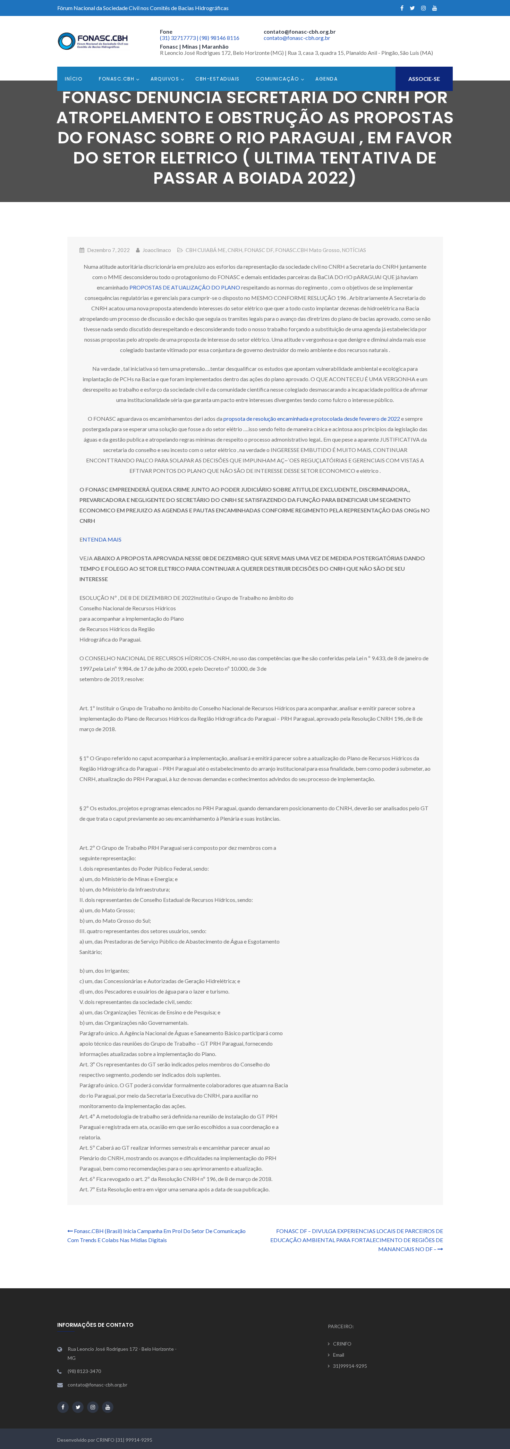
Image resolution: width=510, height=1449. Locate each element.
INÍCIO (74, 78)
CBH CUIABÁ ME (206, 250)
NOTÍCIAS (354, 250)
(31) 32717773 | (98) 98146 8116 (199, 37)
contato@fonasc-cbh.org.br (297, 37)
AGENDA (326, 78)
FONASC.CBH (116, 78)
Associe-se (424, 78)
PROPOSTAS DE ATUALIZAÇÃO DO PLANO (185, 287)
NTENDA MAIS (102, 539)
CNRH (235, 250)
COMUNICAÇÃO (277, 78)
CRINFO (342, 1344)
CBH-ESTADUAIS (217, 78)
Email (338, 1355)
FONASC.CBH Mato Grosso (307, 250)
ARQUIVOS (165, 78)
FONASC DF (258, 250)
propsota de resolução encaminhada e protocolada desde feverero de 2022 (311, 418)
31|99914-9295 (350, 1366)
